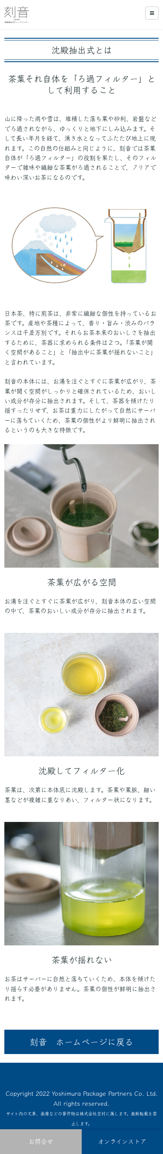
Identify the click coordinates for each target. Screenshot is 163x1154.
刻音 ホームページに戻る (81, 1042)
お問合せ (41, 1141)
